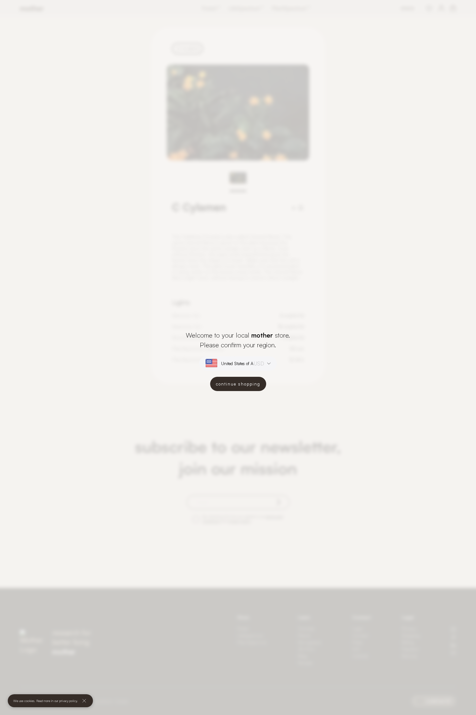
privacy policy (68, 701)
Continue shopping (238, 384)
